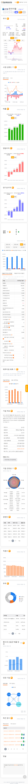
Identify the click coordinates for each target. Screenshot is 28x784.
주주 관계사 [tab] (12, 683)
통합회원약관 (21, 782)
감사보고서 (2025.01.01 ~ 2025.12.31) (12, 744)
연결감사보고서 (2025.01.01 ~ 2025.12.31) (13, 741)
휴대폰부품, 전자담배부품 (10, 459)
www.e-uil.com (20, 448)
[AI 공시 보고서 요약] (24, 734)
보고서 (5, 728)
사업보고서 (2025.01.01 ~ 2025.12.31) (12, 738)
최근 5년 (22, 247)
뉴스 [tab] (11, 78)
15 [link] (23, 749)
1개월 (10, 40)
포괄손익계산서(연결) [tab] (7, 273)
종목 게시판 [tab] (6, 78)
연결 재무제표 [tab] (6, 380)
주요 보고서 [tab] (6, 723)
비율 (17, 615)
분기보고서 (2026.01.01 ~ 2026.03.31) (12, 734)
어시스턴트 (26, 388)
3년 (22, 40)
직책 (9, 522)
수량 (24, 615)
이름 (5, 522)
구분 (4, 280)
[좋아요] (8, 12)
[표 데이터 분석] (22, 734)
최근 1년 (8, 247)
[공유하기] (24, 12)
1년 (18, 40)
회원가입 (21, 2)
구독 (17, 2)
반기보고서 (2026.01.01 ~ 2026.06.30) (12, 731)
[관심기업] (5, 12)
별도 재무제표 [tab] (14, 380)
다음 (19, 633)
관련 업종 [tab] (5, 683)
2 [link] (15, 540)
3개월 (14, 40)
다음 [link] (19, 540)
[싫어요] (12, 12)
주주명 (5, 615)
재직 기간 (15, 522)
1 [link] (5, 749)
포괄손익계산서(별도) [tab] (19, 273)
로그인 (25, 2)
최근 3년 (15, 247)
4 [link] (14, 749)
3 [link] (11, 749)
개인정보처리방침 (14, 782)
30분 (5, 40)
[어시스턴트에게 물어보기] (8, 18)
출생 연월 (23, 522)
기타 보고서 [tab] (13, 723)
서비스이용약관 (7, 782)
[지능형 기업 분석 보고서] (16, 12)
